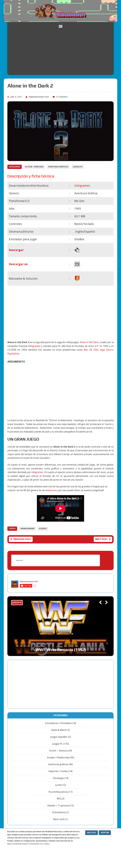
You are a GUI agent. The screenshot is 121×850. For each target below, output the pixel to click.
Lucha (58, 785)
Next (105, 606)
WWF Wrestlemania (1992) (60, 649)
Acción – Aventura (58, 750)
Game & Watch (58, 730)
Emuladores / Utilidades (58, 723)
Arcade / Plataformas (58, 757)
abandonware (28, 529)
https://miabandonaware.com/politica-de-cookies (28, 844)
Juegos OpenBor (58, 737)
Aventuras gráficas (58, 167)
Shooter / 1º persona (58, 805)
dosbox (43, 529)
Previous (99, 606)
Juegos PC (77, 167)
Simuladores (59, 812)
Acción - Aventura (34, 167)
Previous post (22, 539)
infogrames (37, 472)
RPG (59, 798)
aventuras (50, 490)
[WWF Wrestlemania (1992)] (60, 626)
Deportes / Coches (58, 771)
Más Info (91, 832)
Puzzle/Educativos (58, 791)
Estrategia (58, 778)
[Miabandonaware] (60, 11)
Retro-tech (58, 819)
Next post (101, 539)
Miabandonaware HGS (39, 97)
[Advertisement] (60, 52)
